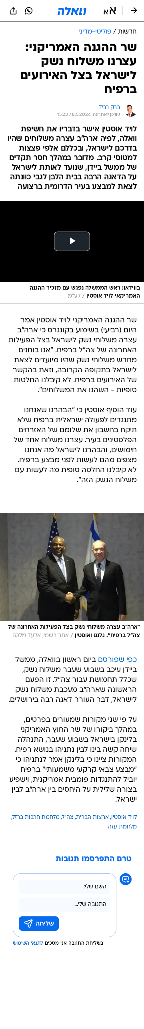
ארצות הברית (92, 817)
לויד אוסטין (124, 817)
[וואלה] (72, 11)
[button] (110, 10)
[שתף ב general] (13, 10)
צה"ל (68, 817)
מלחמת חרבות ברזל (36, 817)
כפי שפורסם (117, 660)
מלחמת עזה (122, 827)
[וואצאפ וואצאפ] (29, 11)
